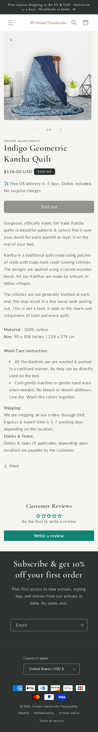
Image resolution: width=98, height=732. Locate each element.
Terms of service (51, 720)
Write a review (49, 535)
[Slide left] (37, 129)
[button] (10, 22)
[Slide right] (60, 129)
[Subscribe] (81, 625)
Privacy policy (69, 713)
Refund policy (44, 713)
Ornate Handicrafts (46, 706)
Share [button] (14, 466)
